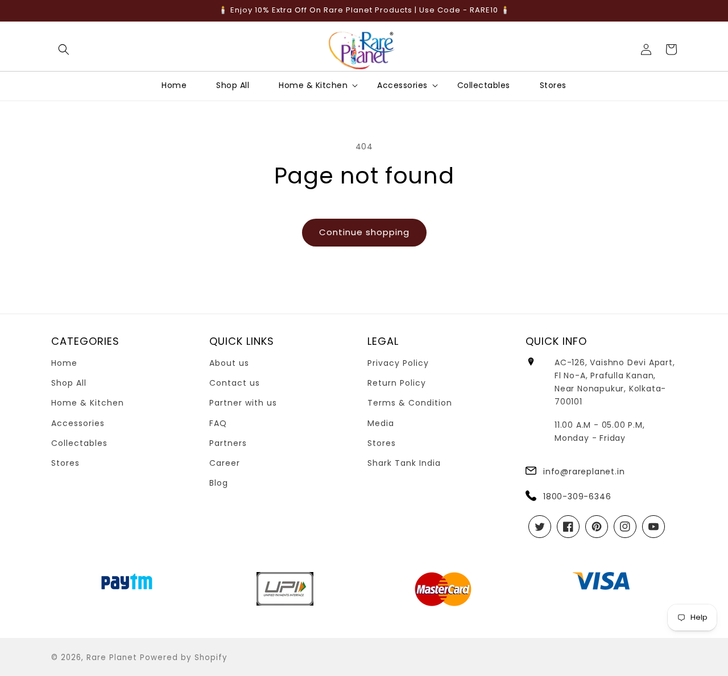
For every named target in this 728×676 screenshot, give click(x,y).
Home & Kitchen (87, 402)
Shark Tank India (404, 463)
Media (380, 423)
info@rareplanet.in (583, 471)
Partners (228, 443)
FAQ (218, 423)
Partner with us (243, 402)
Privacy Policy (398, 363)
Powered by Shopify (184, 657)
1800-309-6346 (577, 496)
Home (64, 363)
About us (229, 363)
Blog (218, 483)
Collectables (79, 443)
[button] (63, 49)
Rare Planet (111, 657)
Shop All (68, 383)
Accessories (78, 423)
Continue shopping (364, 232)
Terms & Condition (409, 402)
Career (224, 463)
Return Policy (396, 383)
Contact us (234, 383)
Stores (65, 463)
